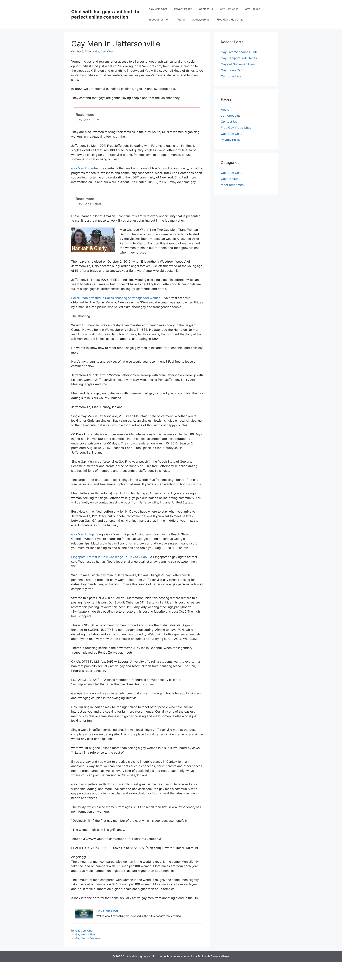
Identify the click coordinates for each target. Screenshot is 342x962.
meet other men (159, 19)
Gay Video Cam (232, 70)
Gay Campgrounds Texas (239, 58)
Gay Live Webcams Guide (239, 52)
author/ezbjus (200, 19)
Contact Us (206, 9)
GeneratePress (220, 956)
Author (181, 19)
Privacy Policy (183, 9)
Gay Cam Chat (158, 9)
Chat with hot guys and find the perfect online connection (106, 14)
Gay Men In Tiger (83, 534)
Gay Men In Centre (84, 168)
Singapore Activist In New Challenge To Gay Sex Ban (109, 557)
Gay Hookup (252, 9)
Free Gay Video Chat (230, 19)
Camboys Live (231, 76)
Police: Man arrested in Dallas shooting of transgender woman (115, 298)
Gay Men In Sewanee (87, 938)
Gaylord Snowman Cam (238, 64)
